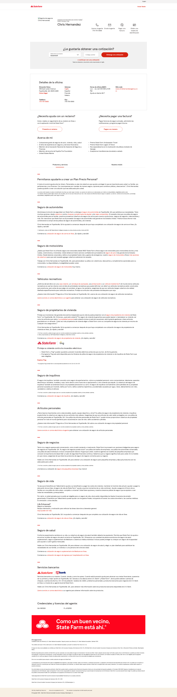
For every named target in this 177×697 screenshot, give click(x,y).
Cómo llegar (43, 93)
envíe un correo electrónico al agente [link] (56, 430)
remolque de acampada (79, 284)
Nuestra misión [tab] (117, 165)
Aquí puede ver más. (44, 510)
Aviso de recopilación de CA (56, 690)
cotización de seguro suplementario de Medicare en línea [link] (66, 551)
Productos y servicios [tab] (60, 165)
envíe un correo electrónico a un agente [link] (57, 298)
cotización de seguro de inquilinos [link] (58, 396)
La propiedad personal (66, 319)
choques (70, 214)
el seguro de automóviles (90, 212)
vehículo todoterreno (112, 284)
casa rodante (63, 284)
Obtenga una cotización (114, 55)
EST (104, 87)
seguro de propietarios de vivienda (118, 315)
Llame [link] (39, 298)
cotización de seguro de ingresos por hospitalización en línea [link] (68, 555)
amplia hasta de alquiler (83, 214)
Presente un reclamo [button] (49, 129)
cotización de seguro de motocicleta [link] (59, 267)
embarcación (96, 284)
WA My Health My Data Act (39, 690)
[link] (109, 30)
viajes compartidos (101, 214)
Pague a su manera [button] (110, 129)
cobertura (58, 214)
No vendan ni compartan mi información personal (79, 690)
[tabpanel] (88, 92)
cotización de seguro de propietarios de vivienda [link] (63, 338)
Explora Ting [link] (41, 360)
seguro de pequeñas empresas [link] (67, 469)
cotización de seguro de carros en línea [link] (60, 233)
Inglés (67, 89)
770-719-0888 (44, 101)
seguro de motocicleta (116, 255)
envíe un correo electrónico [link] (52, 590)
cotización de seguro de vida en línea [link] (59, 518)
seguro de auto (111, 253)
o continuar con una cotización (88, 60)
